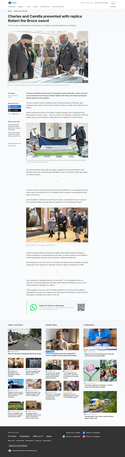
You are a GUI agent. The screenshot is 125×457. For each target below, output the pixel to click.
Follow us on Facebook (93, 432)
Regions (20, 6)
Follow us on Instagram (93, 436)
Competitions (25, 436)
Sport (28, 6)
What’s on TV (38, 436)
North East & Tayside (20, 11)
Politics (35, 6)
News (10, 11)
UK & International (58, 6)
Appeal (48, 436)
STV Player (12, 436)
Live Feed (113, 6)
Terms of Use (20, 440)
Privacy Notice (29, 440)
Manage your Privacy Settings (18, 445)
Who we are (11, 440)
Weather (83, 2)
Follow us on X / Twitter (73, 432)
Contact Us (38, 440)
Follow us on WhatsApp (73, 436)
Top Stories (11, 6)
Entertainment (44, 6)
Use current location (102, 2)
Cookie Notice (47, 440)
